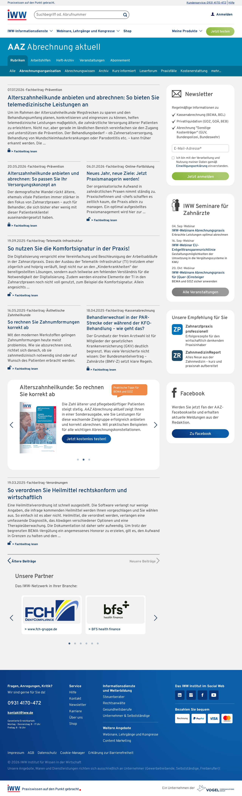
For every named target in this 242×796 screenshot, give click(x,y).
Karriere (75, 711)
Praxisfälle (169, 71)
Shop (127, 31)
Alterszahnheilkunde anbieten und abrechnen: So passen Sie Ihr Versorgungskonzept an (43, 179)
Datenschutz (47, 753)
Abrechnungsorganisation (40, 71)
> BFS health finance (104, 629)
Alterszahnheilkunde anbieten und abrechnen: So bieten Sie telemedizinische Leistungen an (83, 101)
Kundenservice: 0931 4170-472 (206, 3)
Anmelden (224, 14)
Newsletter (77, 705)
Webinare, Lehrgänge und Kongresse (130, 735)
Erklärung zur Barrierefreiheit (110, 753)
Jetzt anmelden (200, 176)
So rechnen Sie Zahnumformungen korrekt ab (44, 325)
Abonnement (120, 60)
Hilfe (231, 3)
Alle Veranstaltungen (200, 292)
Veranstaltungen (92, 60)
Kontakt (75, 699)
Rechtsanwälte (114, 703)
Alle (12, 71)
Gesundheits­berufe (117, 710)
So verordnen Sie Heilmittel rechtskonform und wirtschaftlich (67, 494)
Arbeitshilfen (40, 60)
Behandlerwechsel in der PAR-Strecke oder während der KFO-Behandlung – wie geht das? (119, 323)
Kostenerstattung (194, 71)
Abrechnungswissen (80, 71)
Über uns (76, 717)
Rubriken (17, 60)
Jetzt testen (220, 31)
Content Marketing (117, 741)
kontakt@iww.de (20, 713)
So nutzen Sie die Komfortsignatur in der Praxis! (69, 248)
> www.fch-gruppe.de (41, 629)
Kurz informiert (124, 71)
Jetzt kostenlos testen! (86, 439)
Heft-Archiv (65, 60)
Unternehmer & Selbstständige (126, 716)
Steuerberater (114, 697)
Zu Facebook (200, 433)
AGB (31, 753)
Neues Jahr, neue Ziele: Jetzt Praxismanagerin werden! (117, 176)
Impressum (16, 753)
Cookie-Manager (72, 753)
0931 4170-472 (24, 703)
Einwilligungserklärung (191, 166)
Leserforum (148, 71)
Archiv (104, 71)
